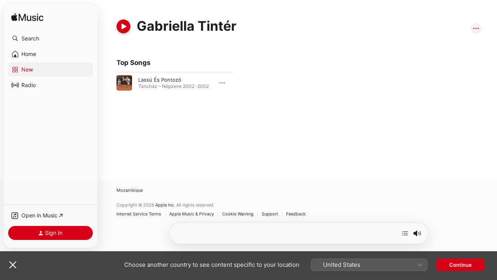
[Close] (12, 264)
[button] (50, 38)
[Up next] (405, 233)
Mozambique (129, 190)
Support (270, 214)
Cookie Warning (238, 214)
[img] (27, 17)
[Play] (123, 26)
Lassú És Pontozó (159, 80)
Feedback (296, 214)
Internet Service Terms (138, 214)
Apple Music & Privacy (191, 214)
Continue (460, 265)
